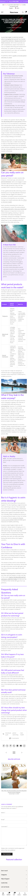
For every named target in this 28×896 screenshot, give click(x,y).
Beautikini (8, 428)
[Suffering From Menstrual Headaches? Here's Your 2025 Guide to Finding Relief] (22, 752)
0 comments (15, 738)
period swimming (15, 734)
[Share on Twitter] (7, 745)
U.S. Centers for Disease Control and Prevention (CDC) (12, 519)
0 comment (18, 27)
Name (3, 812)
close (26, 1)
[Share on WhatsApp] (24, 745)
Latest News (11, 27)
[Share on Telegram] (17, 745)
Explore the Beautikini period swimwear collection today (13, 578)
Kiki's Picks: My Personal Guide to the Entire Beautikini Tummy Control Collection (14, 791)
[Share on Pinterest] (10, 745)
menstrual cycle (8, 734)
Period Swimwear (17, 372)
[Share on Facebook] (3, 745)
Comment (4, 826)
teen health (22, 734)
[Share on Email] (21, 745)
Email (3, 819)
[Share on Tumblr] (14, 745)
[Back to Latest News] (14, 752)
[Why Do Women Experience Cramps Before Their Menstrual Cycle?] (6, 752)
